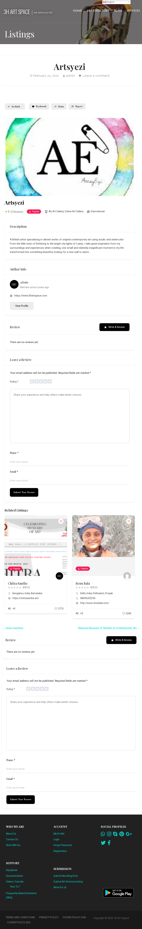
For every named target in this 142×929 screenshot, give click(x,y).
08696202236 (87, 598)
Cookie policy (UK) (74, 917)
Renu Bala (83, 583)
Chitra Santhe (18, 583)
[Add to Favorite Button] (61, 521)
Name (14, 453)
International (98, 211)
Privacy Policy (48, 917)
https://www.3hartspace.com (30, 295)
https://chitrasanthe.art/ (25, 598)
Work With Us (13, 845)
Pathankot (98, 593)
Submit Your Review (24, 492)
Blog (118, 11)
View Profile (21, 305)
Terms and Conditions (20, 917)
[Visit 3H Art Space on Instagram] (109, 834)
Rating (14, 381)
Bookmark (41, 106)
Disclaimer (11, 870)
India (27, 593)
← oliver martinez (12, 628)
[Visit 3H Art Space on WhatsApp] (103, 834)
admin (70, 75)
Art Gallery (58, 211)
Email (14, 471)
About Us (11, 833)
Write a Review (116, 327)
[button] (76, 545)
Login (56, 839)
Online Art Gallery (74, 211)
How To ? (15, 886)
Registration (60, 851)
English (110, 2)
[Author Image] (59, 576)
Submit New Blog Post (66, 875)
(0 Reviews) (16, 211)
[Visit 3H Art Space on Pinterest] (121, 834)
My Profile (59, 833)
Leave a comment (96, 75)
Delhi (83, 593)
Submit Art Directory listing (68, 881)
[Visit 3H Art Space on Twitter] (103, 843)
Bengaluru (18, 593)
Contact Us (12, 839)
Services (133, 11)
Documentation (14, 875)
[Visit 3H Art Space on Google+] (129, 834)
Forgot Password (63, 845)
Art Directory (98, 11)
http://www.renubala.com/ (94, 603)
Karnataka (36, 593)
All (50, 211)
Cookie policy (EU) (18, 922)
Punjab (109, 593)
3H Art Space (16, 11)
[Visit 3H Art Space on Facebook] (109, 843)
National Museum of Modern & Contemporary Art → (109, 628)
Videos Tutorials (15, 881)
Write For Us (60, 887)
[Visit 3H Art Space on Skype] (115, 834)
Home (77, 11)
